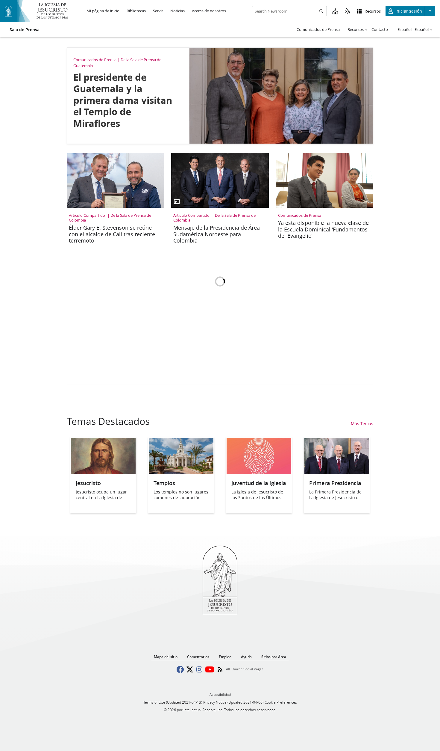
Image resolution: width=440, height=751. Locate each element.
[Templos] (181, 472)
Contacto (379, 29)
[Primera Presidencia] (336, 472)
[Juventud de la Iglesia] (259, 472)
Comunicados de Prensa (318, 29)
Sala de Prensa (25, 30)
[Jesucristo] (103, 472)
